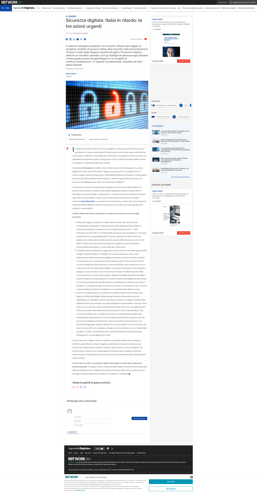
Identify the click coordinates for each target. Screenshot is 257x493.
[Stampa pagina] (85, 39)
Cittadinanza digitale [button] (74, 8)
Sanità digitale (127, 8)
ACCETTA (170, 481)
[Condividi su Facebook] (66, 39)
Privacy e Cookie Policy (100, 453)
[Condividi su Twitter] (74, 39)
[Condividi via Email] (77, 39)
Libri (179, 8)
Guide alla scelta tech (212, 8)
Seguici (98, 448)
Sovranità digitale (59, 8)
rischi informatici (87, 201)
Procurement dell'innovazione (192, 8)
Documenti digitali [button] (140, 8)
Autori (76, 453)
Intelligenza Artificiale (93, 8)
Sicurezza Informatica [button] (110, 8)
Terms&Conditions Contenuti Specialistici (122, 453)
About (70, 453)
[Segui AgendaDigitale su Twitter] (112, 449)
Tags (81, 453)
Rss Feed (88, 453)
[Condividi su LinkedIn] (70, 39)
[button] (6, 8)
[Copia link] (81, 39)
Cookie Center (141, 453)
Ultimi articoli (46, 8)
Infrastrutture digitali (228, 8)
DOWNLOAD (184, 61)
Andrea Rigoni (71, 74)
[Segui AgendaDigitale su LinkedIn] (108, 449)
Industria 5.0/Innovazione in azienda (163, 8)
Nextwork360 (72, 462)
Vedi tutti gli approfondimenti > (180, 177)
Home (68, 33)
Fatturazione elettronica (246, 8)
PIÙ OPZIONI (170, 488)
